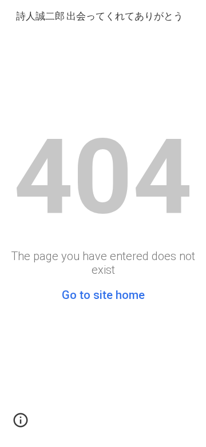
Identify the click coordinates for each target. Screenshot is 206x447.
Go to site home (103, 295)
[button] (20, 424)
